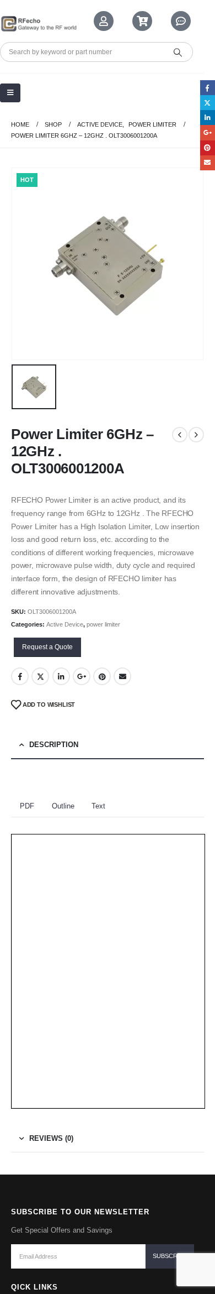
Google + (81, 676)
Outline (63, 806)
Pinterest (102, 676)
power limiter (103, 624)
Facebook (20, 676)
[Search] (177, 52)
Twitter (40, 676)
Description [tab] (53, 744)
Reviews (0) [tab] (51, 1138)
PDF (27, 806)
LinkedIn (61, 676)
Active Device (64, 624)
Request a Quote (47, 647)
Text (98, 806)
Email (122, 676)
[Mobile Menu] (10, 93)
